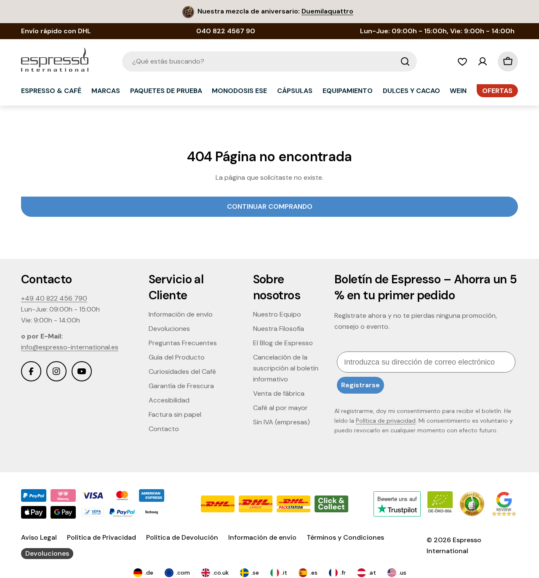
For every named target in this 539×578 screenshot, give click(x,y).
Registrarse (360, 385)
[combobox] (269, 61)
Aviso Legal (39, 537)
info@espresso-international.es (69, 347)
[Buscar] (405, 61)
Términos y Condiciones (345, 537)
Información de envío (262, 537)
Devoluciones (47, 553)
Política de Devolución (182, 537)
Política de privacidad (386, 420)
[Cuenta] (483, 61)
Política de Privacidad (101, 537)
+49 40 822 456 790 (54, 298)
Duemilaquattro (327, 11)
